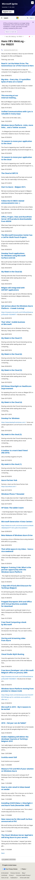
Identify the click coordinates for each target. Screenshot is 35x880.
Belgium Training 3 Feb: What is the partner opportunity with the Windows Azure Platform (16, 569)
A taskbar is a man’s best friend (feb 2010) (14, 451)
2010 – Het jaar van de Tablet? (13, 723)
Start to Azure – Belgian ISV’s (13, 187)
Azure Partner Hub (9, 480)
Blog (23, 873)
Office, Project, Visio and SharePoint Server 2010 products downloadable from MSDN (16, 219)
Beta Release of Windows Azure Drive (16, 535)
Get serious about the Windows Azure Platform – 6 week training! (17, 307)
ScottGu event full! (9, 757)
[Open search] (27, 17)
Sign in (32, 18)
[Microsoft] (17, 18)
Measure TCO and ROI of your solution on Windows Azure (17, 770)
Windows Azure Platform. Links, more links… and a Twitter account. (17, 126)
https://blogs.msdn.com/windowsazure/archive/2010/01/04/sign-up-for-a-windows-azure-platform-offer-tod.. (17, 697)
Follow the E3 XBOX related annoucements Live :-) (12, 202)
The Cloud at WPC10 (9, 173)
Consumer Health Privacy (23, 875)
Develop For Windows (10, 418)
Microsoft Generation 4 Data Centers (16, 521)
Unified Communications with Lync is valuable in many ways (17, 112)
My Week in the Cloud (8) (11, 271)
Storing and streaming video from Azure (13, 639)
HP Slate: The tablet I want (12, 508)
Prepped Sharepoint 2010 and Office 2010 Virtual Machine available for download (16, 603)
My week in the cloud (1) (11, 464)
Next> (3, 853)
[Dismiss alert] (32, 2)
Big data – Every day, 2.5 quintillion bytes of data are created (16, 80)
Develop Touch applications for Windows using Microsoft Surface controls (13, 255)
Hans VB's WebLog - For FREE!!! (14, 36)
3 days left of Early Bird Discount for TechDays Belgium (16, 586)
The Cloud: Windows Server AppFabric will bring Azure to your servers (17, 836)
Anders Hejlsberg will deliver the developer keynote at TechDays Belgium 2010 (14, 739)
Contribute (4, 875)
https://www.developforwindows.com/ (13, 422)
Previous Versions (15, 873)
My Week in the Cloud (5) (11, 370)
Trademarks (13, 877)
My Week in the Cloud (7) (11, 338)
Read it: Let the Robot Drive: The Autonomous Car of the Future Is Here (17, 64)
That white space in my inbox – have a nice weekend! (17, 550)
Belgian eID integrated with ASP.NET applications (13, 289)
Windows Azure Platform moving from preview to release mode (17, 689)
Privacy (11, 875)
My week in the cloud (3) (11, 434)
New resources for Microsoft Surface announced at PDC (16, 820)
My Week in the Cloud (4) (11, 402)
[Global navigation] (1, 17)
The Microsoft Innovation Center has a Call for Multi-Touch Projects (16, 236)
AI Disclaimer (5, 873)
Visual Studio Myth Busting (12, 654)
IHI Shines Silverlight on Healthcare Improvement (16, 387)
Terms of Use (4, 877)
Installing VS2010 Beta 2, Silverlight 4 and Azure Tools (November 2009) (16, 804)
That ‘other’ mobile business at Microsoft (13, 323)
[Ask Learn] (29, 36)
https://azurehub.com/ (8, 486)
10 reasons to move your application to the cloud (16, 142)
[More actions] (32, 36)
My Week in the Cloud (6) (11, 354)
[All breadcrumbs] (2, 36)
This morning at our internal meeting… (9, 96)
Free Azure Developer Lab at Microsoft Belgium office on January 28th (17, 671)
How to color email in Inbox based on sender (15, 788)
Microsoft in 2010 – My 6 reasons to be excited (16, 708)
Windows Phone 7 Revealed (12, 494)
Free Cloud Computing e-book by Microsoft (13, 623)
